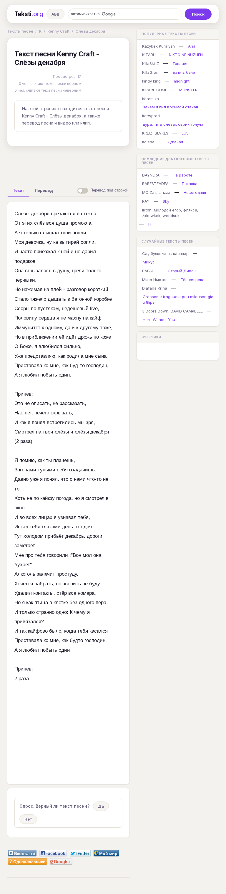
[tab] (18, 190)
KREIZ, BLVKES (155, 133)
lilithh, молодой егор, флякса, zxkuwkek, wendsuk (170, 213)
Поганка (189, 183)
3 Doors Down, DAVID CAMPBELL (172, 311)
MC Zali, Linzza (156, 192)
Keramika (150, 98)
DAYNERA (150, 175)
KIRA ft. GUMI (154, 90)
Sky (166, 201)
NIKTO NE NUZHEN (186, 54)
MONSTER (188, 90)
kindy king (151, 81)
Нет (28, 819)
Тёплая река (193, 279)
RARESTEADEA (155, 183)
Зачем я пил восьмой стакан (170, 107)
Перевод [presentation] (44, 190)
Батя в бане (184, 72)
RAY (145, 201)
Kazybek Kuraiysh (158, 46)
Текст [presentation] (18, 190)
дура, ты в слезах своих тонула (173, 124)
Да (101, 806)
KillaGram (150, 72)
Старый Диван (182, 270)
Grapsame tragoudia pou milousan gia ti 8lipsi (178, 299)
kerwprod (151, 115)
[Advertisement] (99, 164)
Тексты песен (20, 31)
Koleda (148, 142)
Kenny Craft (58, 31)
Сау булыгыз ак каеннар (165, 253)
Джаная (175, 142)
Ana (191, 46)
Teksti (28, 14)
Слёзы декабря (90, 31)
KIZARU (149, 54)
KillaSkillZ (150, 63)
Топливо (180, 63)
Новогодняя (195, 192)
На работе (182, 175)
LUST (186, 133)
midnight (182, 81)
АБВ (55, 14)
